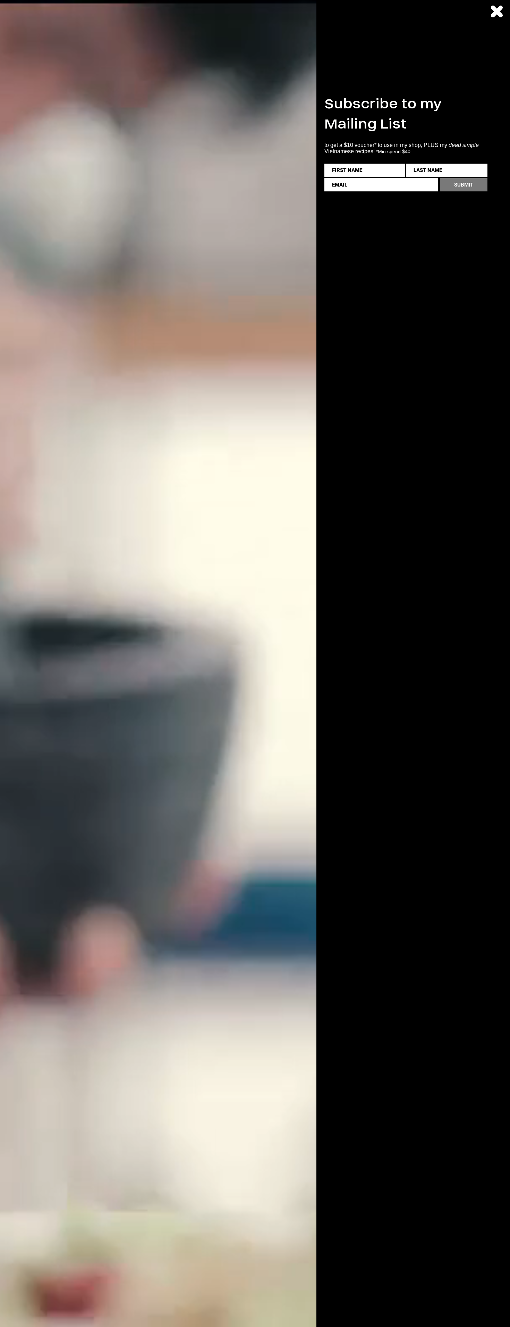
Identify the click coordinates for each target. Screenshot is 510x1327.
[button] (497, 11)
